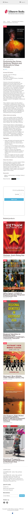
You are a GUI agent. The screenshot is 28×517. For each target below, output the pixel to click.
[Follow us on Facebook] (4, 503)
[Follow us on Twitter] (7, 503)
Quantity (17, 194)
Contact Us (5, 486)
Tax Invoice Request (8, 490)
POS (20, 509)
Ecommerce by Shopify (12, 510)
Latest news (6, 469)
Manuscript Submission (8, 488)
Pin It (18, 178)
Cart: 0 (23, 2)
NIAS (6, 69)
